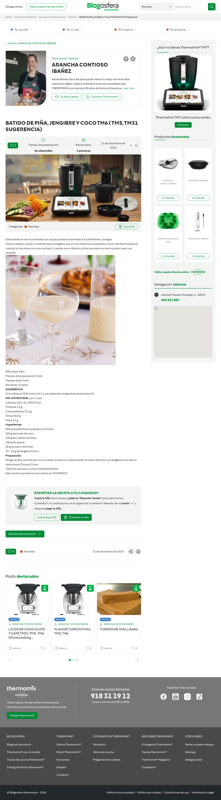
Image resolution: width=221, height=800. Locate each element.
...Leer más (128, 88)
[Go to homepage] (102, 7)
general (72, 17)
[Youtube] (175, 697)
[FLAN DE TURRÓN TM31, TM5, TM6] (73, 603)
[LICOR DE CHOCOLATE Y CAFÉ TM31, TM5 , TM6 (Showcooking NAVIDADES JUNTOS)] (28, 603)
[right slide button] (137, 659)
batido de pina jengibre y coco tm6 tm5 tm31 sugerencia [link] (108, 17)
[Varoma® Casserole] (198, 163)
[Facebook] (163, 697)
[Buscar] (211, 6)
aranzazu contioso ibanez (52, 17)
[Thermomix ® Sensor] (198, 221)
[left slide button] (9, 659)
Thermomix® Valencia (25, 17)
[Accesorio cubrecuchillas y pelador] (168, 163)
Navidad (14, 619)
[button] (157, 6)
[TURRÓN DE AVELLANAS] (119, 603)
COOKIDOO (60, 473)
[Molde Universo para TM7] (168, 221)
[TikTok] (199, 697)
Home (9, 17)
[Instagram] (187, 697)
